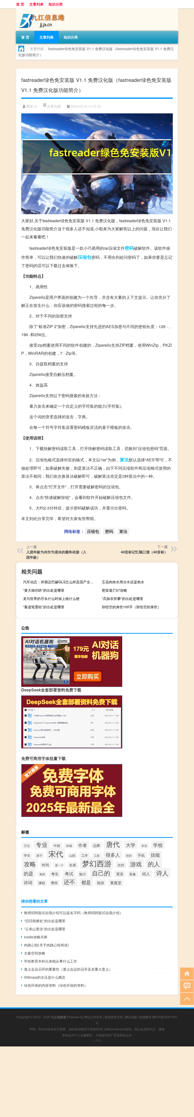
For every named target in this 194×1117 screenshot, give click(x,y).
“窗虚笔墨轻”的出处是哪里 (43, 606)
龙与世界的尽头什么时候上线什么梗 (51, 598)
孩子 (39, 855)
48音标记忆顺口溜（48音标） (144, 551)
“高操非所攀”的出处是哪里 (122, 598)
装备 (132, 874)
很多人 (113, 854)
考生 (55, 873)
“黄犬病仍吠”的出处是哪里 (43, 590)
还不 (69, 882)
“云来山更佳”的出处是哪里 (44, 928)
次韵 (120, 865)
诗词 (28, 882)
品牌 (96, 845)
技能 (155, 855)
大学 (130, 844)
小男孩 (97, 1040)
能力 (82, 874)
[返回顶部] (185, 998)
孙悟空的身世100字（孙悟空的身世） (131, 606)
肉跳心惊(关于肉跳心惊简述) (46, 944)
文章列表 (36, 4)
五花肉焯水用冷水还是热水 (123, 581)
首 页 (20, 4)
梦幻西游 (96, 863)
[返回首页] (185, 973)
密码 (129, 248)
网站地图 (131, 1017)
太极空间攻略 (34, 952)
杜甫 (72, 865)
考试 (69, 873)
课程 (41, 882)
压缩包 (84, 257)
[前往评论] (185, 986)
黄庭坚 (116, 882)
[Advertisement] (97, 1081)
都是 (86, 882)
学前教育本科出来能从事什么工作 (50, 961)
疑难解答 (145, 1017)
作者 (82, 845)
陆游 (100, 882)
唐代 (113, 844)
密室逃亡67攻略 (114, 590)
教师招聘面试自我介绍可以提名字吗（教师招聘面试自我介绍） (73, 912)
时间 (45, 864)
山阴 (72, 855)
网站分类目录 (93, 1017)
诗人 (162, 873)
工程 (97, 855)
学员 (144, 846)
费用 (54, 882)
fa (35, 106)
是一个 (59, 865)
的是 (28, 873)
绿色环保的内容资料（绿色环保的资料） (56, 985)
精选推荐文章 (114, 1017)
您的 (129, 855)
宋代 (55, 853)
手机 (141, 855)
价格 (69, 845)
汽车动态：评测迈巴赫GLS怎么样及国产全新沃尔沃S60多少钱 (60, 581)
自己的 (101, 873)
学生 (27, 855)
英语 (119, 873)
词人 (146, 874)
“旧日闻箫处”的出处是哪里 (44, 920)
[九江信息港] (42, 9)
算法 (124, 459)
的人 (154, 863)
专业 (41, 844)
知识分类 (55, 4)
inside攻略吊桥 (35, 936)
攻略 (30, 863)
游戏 (136, 864)
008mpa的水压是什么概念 (44, 977)
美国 (42, 874)
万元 (27, 845)
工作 (84, 855)
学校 (158, 844)
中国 (57, 845)
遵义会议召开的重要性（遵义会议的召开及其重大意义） (68, 969)
